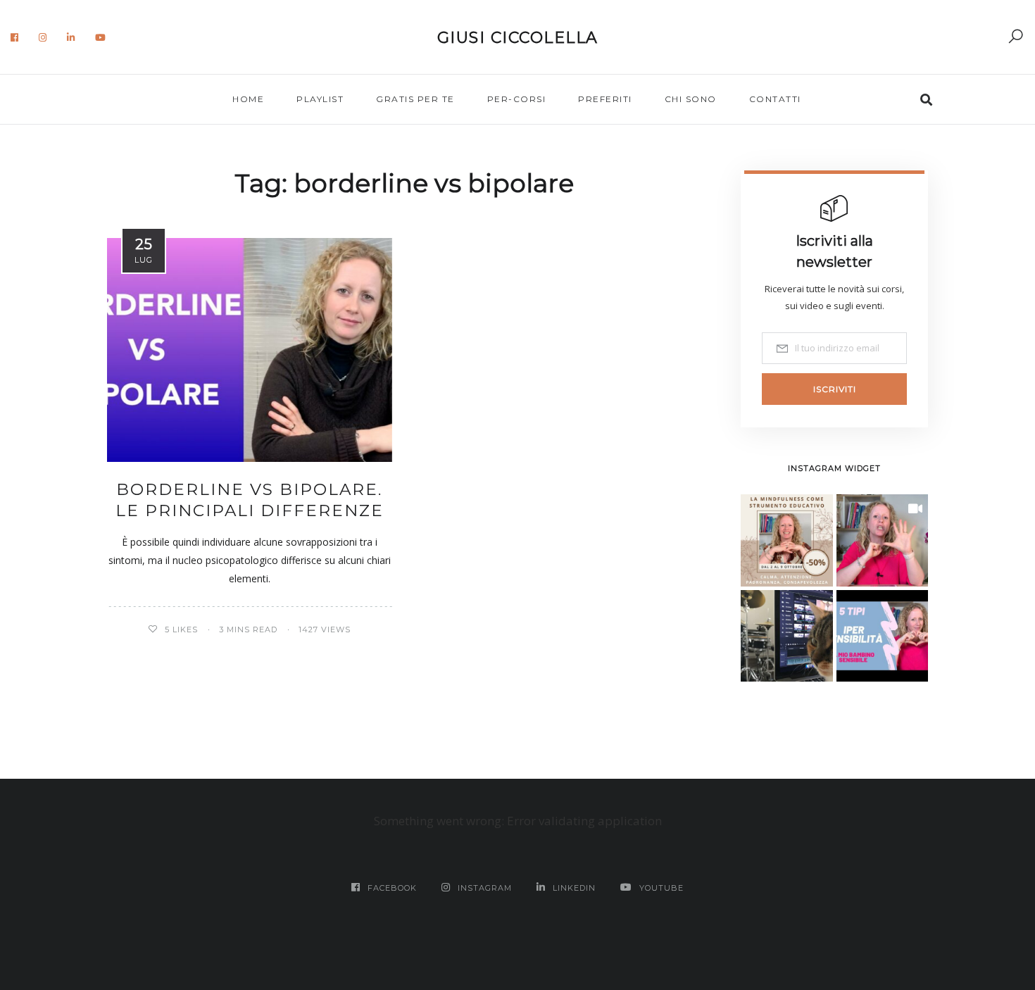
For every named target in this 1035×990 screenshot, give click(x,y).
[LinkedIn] (71, 37)
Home (248, 99)
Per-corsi (516, 99)
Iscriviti (834, 389)
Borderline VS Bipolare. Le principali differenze (249, 500)
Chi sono (691, 99)
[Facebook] (15, 37)
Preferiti (605, 99)
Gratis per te (415, 99)
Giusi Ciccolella (517, 37)
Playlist (320, 99)
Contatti (775, 99)
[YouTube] (100, 37)
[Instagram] (43, 37)
